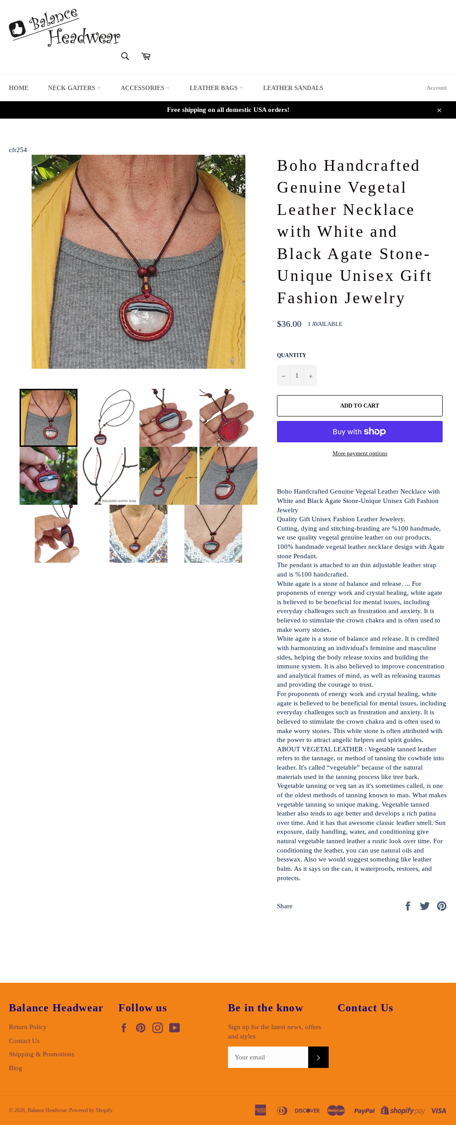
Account (437, 87)
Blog (15, 1067)
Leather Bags (215, 88)
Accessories (143, 88)
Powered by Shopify (91, 1110)
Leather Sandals (293, 88)
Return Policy (28, 1026)
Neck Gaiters (72, 88)
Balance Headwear (47, 1110)
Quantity (291, 355)
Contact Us (24, 1040)
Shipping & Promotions (41, 1054)
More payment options (360, 453)
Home (18, 88)
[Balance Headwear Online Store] (64, 28)
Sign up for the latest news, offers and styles (274, 1031)
